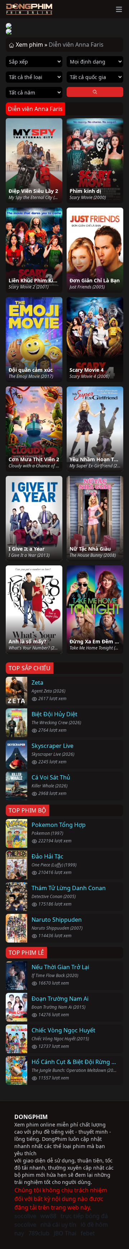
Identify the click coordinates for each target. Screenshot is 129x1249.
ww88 (48, 1216)
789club (38, 1233)
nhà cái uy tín (58, 1225)
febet (88, 1233)
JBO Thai (65, 1233)
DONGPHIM (31, 1117)
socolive (25, 1216)
